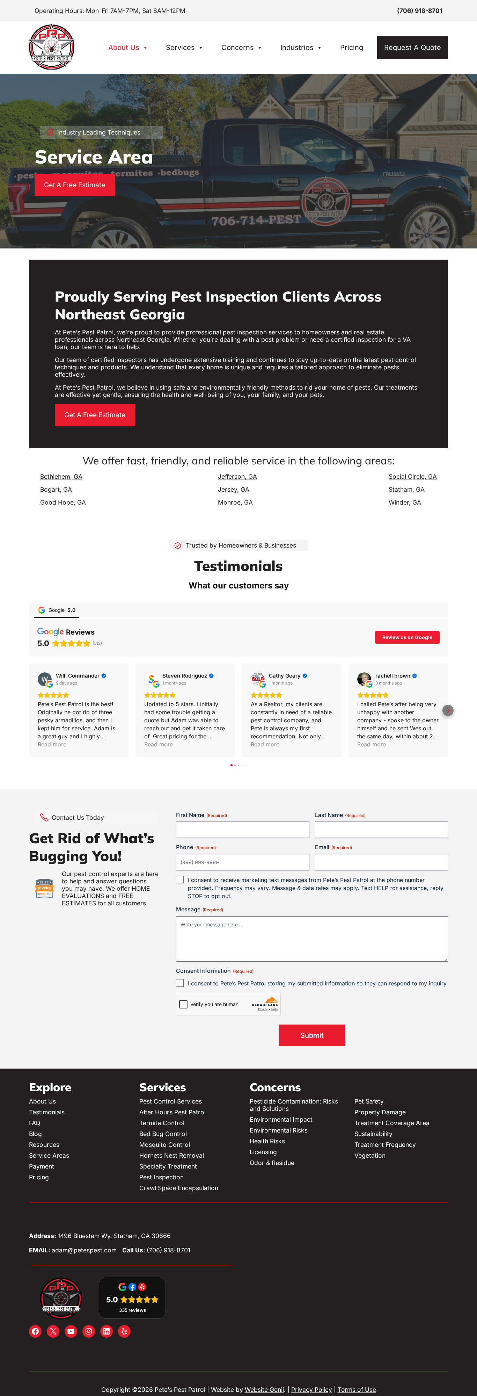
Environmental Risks (279, 1130)
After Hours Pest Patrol (172, 1112)
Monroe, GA (235, 502)
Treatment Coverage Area (392, 1123)
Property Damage (380, 1112)
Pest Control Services (170, 1101)
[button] (29, 710)
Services (180, 47)
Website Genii (264, 1389)
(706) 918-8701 (419, 10)
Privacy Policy (311, 1389)
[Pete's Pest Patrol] (51, 67)
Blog (35, 1133)
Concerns (237, 47)
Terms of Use (357, 1389)
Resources (44, 1144)
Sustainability (373, 1133)
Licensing (263, 1152)
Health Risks (267, 1141)
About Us (123, 47)
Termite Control (161, 1123)
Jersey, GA (233, 489)
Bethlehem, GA (61, 476)
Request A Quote (412, 47)
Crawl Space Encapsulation (178, 1188)
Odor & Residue (272, 1162)
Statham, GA (407, 489)
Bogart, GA (56, 489)
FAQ (34, 1123)
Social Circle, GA (413, 476)
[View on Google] (45, 679)
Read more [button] (52, 744)
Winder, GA (405, 502)
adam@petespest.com (84, 1250)
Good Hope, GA (63, 502)
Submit (312, 1035)
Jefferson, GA (237, 476)
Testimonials (47, 1112)
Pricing (351, 47)
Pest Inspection (161, 1177)
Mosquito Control (164, 1144)
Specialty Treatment (168, 1166)
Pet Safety (369, 1101)
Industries (297, 47)
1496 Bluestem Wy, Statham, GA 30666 (114, 1235)
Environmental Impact (281, 1119)
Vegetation (370, 1155)
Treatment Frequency (385, 1144)
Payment (41, 1166)
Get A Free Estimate (74, 185)
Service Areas (49, 1155)
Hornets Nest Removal (171, 1155)
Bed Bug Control (163, 1133)
